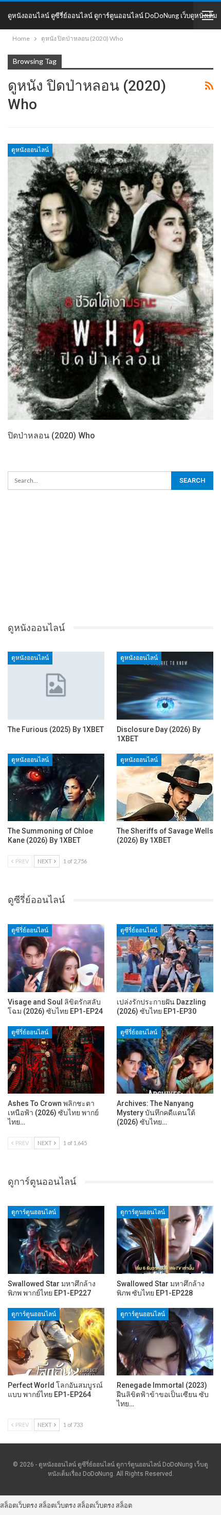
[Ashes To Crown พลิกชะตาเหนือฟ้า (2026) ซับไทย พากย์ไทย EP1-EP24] (56, 1060)
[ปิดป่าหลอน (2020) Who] (110, 282)
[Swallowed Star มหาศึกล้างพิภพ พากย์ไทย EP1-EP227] (56, 1240)
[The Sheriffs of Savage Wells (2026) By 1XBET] (165, 788)
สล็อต (124, 1505)
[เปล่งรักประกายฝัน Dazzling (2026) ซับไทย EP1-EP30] (165, 958)
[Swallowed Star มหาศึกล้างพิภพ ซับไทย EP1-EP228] (165, 1240)
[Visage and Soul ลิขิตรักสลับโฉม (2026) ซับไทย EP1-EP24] (56, 958)
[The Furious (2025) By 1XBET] (56, 686)
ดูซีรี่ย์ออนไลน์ (29, 930)
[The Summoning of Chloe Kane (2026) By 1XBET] (56, 788)
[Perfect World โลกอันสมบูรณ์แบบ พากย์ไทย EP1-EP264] (56, 1342)
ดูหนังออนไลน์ (30, 150)
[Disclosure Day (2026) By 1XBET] (165, 686)
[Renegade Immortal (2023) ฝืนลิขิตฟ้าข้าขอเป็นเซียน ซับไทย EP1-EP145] (165, 1342)
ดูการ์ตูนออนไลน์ (33, 1212)
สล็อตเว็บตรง (18, 1505)
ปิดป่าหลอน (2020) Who (51, 435)
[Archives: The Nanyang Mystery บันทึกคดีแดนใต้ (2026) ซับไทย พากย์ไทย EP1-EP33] (165, 1060)
